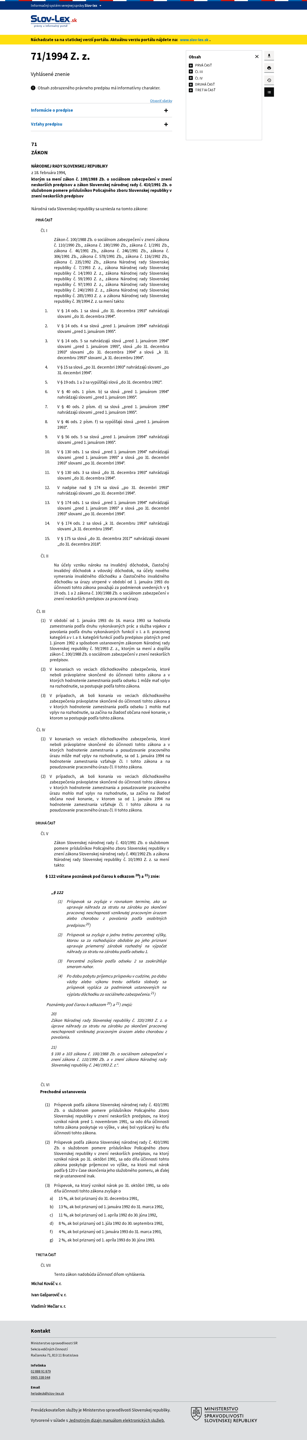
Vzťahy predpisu (46, 124)
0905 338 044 (40, 1377)
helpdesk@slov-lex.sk (47, 1393)
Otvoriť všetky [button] (161, 100)
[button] (256, 56)
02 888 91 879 (41, 1371)
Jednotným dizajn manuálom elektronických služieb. (117, 1420)
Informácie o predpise (52, 110)
